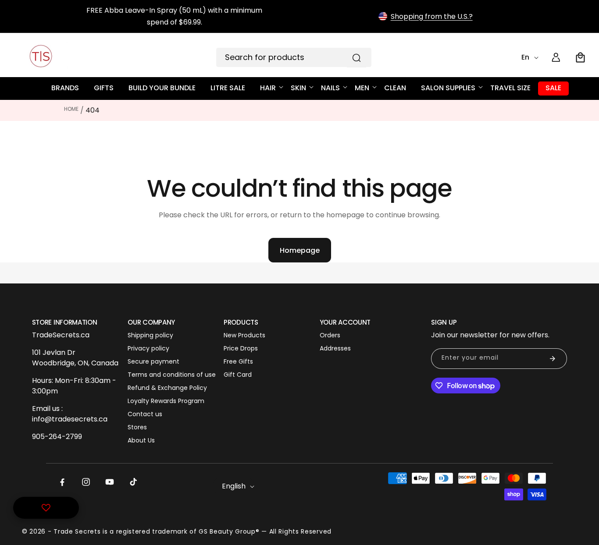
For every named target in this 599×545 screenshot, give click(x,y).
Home (71, 109)
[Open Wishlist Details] (46, 508)
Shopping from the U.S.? (432, 16)
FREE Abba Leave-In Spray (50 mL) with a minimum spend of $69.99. (174, 16)
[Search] (356, 57)
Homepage (300, 250)
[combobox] (294, 57)
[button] (580, 57)
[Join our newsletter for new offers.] (552, 358)
